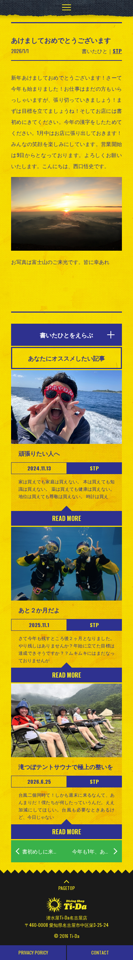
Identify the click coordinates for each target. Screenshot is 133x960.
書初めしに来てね (43, 851)
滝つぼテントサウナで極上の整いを (65, 766)
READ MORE (66, 518)
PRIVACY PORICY (33, 952)
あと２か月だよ (39, 609)
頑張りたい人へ (39, 453)
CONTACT (100, 952)
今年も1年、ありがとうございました (97, 851)
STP (117, 51)
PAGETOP (66, 888)
